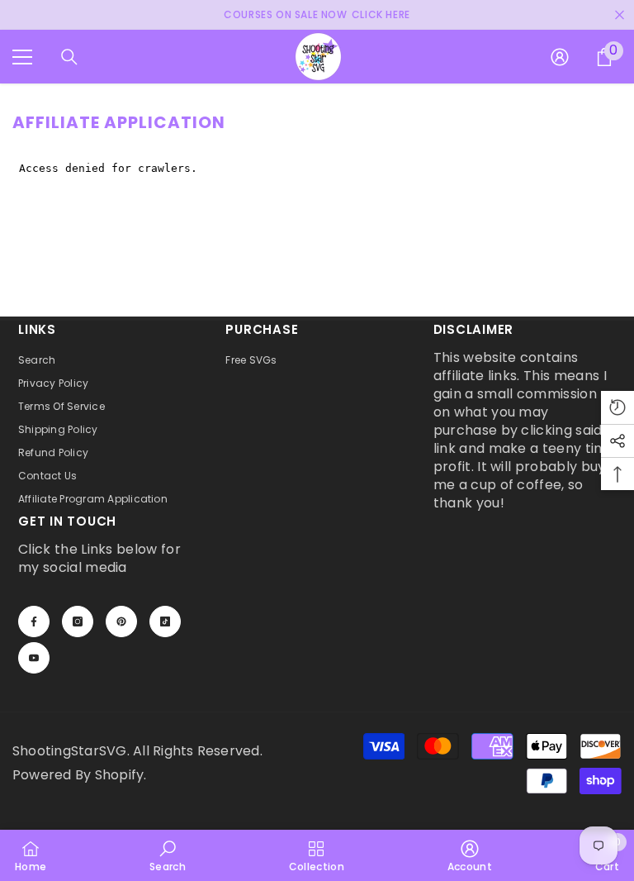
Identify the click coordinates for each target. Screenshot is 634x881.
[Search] (69, 57)
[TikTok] (165, 621)
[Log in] (559, 57)
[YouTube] (34, 658)
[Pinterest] (121, 621)
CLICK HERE (381, 14)
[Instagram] (77, 621)
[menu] (22, 57)
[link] (167, 855)
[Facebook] (34, 621)
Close (619, 15)
